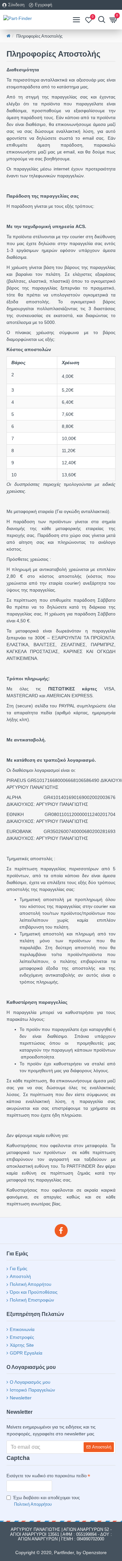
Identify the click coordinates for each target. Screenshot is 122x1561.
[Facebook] (61, 1230)
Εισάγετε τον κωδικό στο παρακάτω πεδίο (47, 1475)
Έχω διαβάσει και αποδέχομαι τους (46, 1501)
